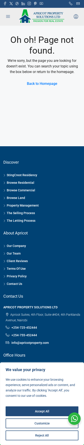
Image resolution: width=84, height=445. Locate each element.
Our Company (16, 246)
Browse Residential (20, 182)
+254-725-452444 (24, 327)
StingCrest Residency (22, 175)
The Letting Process (21, 220)
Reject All (42, 435)
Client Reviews (17, 261)
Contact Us (14, 284)
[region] (42, 403)
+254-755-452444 (24, 335)
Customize (42, 423)
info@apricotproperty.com (30, 343)
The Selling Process (21, 213)
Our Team (14, 253)
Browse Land (16, 198)
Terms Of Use (16, 268)
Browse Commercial (21, 190)
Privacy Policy (17, 276)
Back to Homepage (42, 83)
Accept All (42, 411)
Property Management (23, 205)
